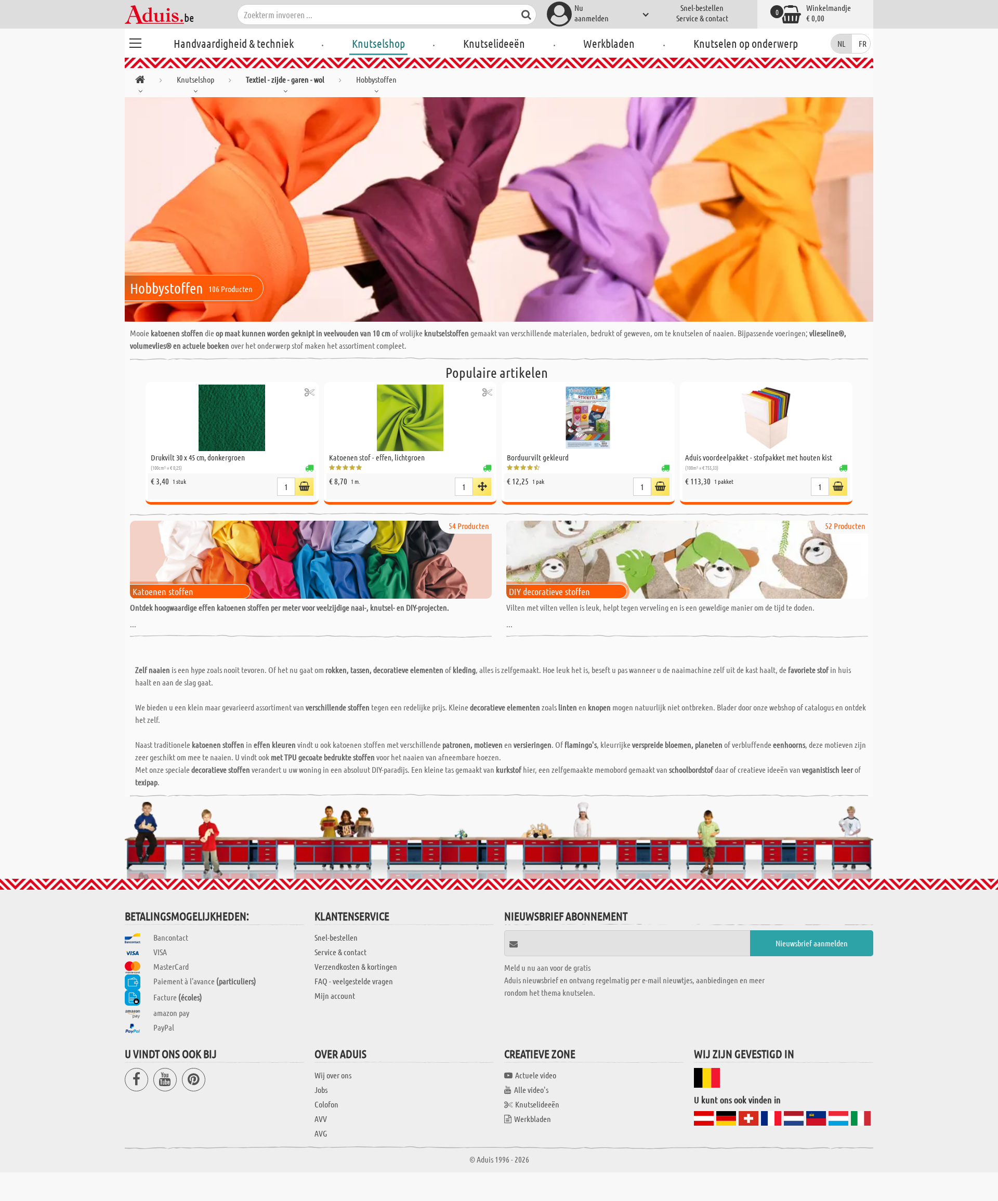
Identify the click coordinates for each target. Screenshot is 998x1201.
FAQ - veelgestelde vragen (353, 981)
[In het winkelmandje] (304, 487)
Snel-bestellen (702, 7)
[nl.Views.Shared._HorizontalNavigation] (140, 81)
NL (841, 43)
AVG (320, 1133)
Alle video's (531, 1089)
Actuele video (535, 1075)
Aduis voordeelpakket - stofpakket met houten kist (758, 457)
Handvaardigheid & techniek (234, 43)
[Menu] (135, 41)
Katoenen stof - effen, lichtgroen (377, 457)
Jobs (320, 1089)
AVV (320, 1119)
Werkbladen (609, 43)
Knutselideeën (494, 43)
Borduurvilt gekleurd (538, 457)
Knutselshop (378, 43)
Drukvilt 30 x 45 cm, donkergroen (198, 457)
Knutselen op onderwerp (745, 43)
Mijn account (334, 995)
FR (862, 43)
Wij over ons (332, 1075)
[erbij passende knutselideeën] (309, 392)
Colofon (326, 1104)
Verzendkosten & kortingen (355, 966)
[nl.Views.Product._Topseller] (482, 487)
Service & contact (702, 18)
